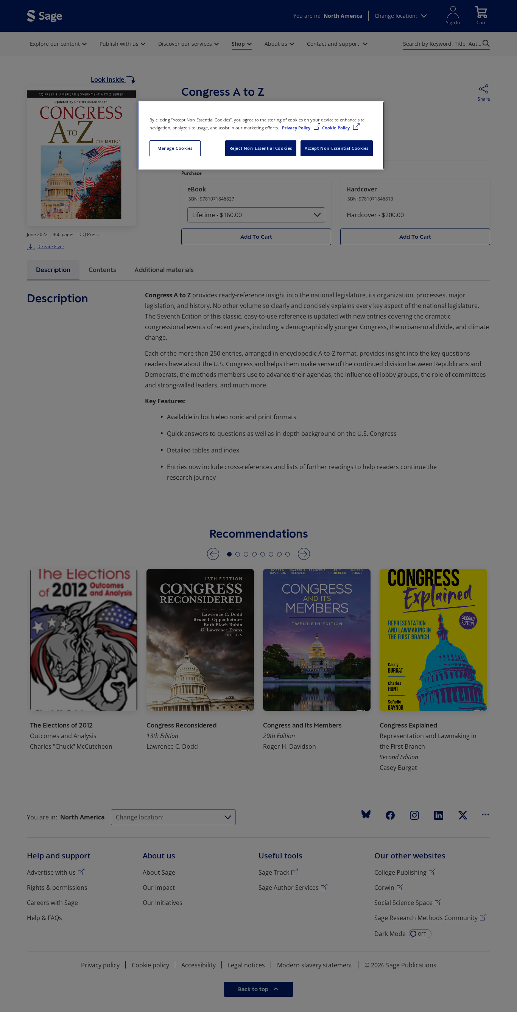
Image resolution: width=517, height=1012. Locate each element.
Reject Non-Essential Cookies (260, 148)
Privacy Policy (296, 128)
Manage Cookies (175, 148)
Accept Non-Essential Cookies (337, 148)
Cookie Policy (336, 128)
